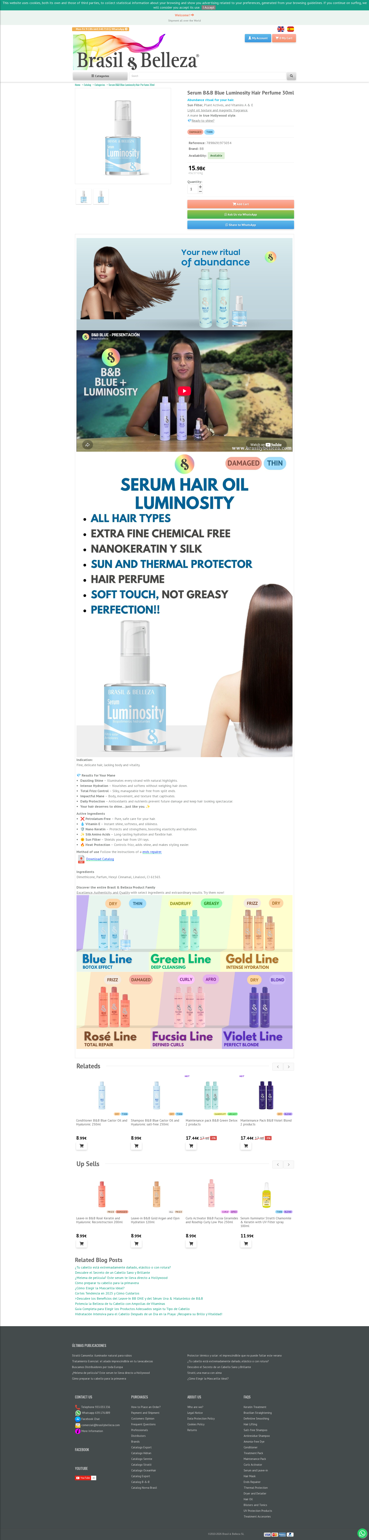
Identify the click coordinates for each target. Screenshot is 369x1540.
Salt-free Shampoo (255, 1430)
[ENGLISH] (280, 29)
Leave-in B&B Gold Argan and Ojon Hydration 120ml (155, 1220)
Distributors (138, 1436)
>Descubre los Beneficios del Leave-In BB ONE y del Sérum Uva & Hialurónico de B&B (139, 1298)
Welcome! (183, 15)
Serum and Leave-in (256, 1470)
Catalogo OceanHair (143, 1470)
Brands (135, 1441)
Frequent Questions (143, 1424)
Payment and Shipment (145, 1413)
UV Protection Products (258, 1511)
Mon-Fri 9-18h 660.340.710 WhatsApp (100, 29)
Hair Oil (248, 1499)
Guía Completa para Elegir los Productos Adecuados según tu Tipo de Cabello (132, 1309)
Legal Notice (195, 1413)
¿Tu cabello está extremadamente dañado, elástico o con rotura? (123, 1267)
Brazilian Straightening (258, 1413)
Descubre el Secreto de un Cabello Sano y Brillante (112, 1272)
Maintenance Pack (255, 1459)
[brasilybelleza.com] (137, 52)
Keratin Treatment (255, 1407)
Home (77, 85)
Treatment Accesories (257, 1516)
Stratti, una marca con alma (204, 1373)
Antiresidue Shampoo (257, 1436)
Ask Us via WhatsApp (242, 214)
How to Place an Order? (146, 1407)
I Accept (208, 7)
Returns (192, 1430)
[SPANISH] (290, 29)
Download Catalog (100, 859)
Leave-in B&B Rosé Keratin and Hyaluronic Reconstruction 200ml (99, 1220)
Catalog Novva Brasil (144, 1487)
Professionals (139, 1430)
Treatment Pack (253, 1453)
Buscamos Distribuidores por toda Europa (97, 1367)
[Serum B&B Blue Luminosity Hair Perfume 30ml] (83, 196)
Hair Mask (250, 1476)
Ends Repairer (252, 1482)
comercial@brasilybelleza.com (100, 1425)
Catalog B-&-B (140, 1482)
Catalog (87, 85)
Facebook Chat (90, 1419)
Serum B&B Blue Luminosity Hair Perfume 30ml (132, 85)
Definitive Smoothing (256, 1418)
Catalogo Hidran (141, 1453)
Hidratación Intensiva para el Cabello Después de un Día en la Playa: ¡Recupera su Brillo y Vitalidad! (148, 1314)
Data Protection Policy (201, 1418)
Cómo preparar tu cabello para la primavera (107, 1283)
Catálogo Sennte (141, 1459)
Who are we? (195, 1407)
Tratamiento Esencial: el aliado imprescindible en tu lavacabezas (112, 1361)
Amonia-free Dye (254, 1441)
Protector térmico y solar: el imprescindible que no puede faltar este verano (234, 1355)
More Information (92, 1431)
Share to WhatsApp (242, 225)
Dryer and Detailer (255, 1493)
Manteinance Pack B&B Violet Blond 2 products (266, 1122)
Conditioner (251, 1447)
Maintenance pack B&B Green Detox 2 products (211, 1122)
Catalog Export (140, 1476)
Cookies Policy (195, 1424)
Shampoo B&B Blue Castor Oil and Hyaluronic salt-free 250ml (155, 1122)
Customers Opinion (142, 1418)
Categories (100, 85)
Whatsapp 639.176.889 (95, 1413)
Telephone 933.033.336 (95, 1407)
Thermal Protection (256, 1487)
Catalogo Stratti (141, 1464)
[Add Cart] (81, 1146)
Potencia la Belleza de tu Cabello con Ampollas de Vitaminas (120, 1303)
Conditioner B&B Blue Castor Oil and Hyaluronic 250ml (101, 1122)
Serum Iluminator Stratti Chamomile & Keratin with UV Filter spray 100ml (265, 1222)
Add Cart (242, 204)
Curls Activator (253, 1464)
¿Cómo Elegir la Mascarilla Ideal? (100, 1288)
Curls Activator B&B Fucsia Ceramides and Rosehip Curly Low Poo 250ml (212, 1220)
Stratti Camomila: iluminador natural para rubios (102, 1355)
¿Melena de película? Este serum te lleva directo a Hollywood (121, 1277)
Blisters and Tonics (255, 1505)
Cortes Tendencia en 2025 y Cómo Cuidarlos (107, 1293)
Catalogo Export (141, 1447)
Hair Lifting (250, 1424)
